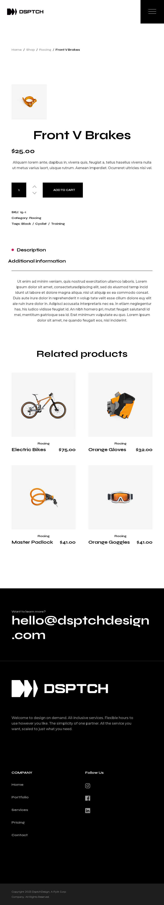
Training (58, 224)
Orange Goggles (109, 542)
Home (17, 784)
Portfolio (20, 797)
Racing (35, 218)
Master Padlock (32, 542)
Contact (20, 835)
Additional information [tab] (37, 261)
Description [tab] (31, 250)
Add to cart (64, 190)
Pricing (18, 822)
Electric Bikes (29, 449)
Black (26, 224)
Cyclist (41, 224)
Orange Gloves (107, 449)
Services (20, 810)
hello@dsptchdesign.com (80, 627)
